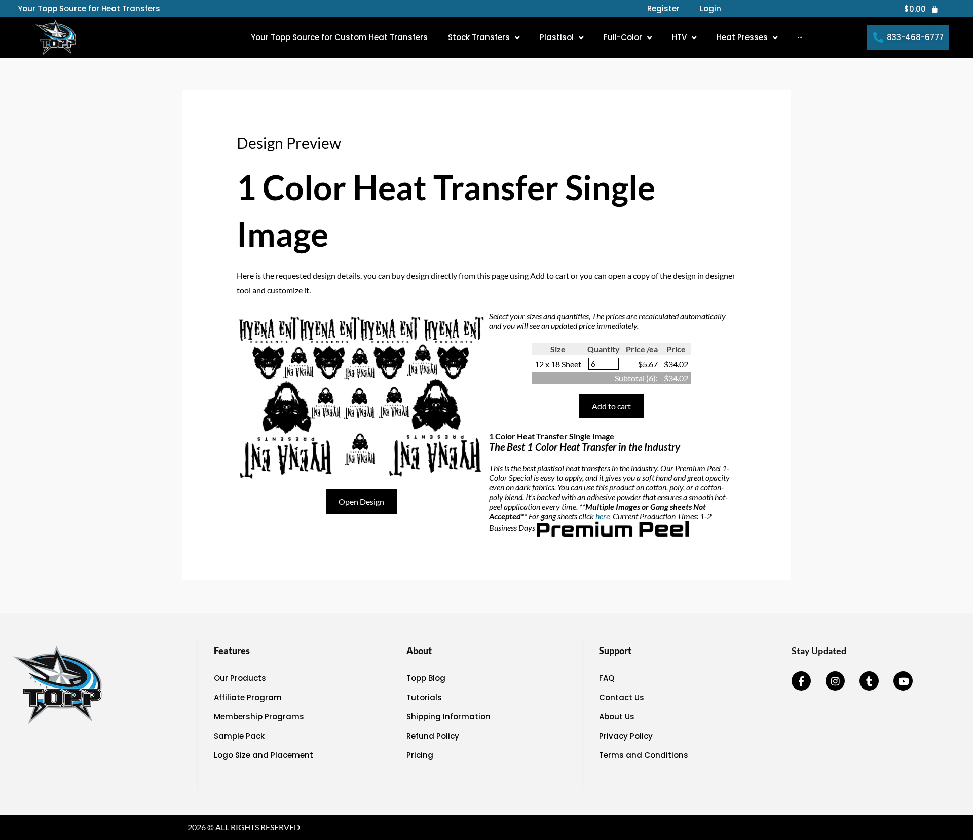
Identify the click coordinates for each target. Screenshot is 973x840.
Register (663, 9)
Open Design (361, 501)
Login (710, 9)
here (603, 516)
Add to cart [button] (611, 406)
